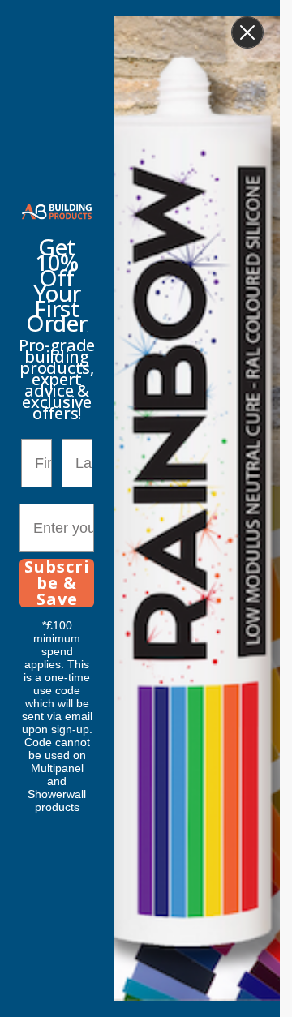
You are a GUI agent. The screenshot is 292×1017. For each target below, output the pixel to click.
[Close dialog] (247, 32)
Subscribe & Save (57, 583)
